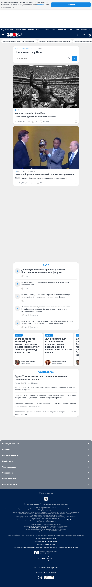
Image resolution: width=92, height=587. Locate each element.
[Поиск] (78, 35)
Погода (31, 30)
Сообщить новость (11, 444)
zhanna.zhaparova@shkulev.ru (38, 528)
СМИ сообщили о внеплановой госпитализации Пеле (44, 174)
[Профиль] (89, 35)
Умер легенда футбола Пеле (30, 113)
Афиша (53, 30)
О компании (7, 473)
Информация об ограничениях (46, 538)
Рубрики (6, 449)
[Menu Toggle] (2, 35)
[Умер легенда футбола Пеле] (46, 86)
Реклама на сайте (10, 455)
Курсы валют (73, 30)
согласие (41, 5)
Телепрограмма (42, 30)
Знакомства (21, 30)
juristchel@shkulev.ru (68, 520)
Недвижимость (7, 30)
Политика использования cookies (46, 541)
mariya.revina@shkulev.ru (39, 531)
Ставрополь (20, 48)
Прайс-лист (7, 461)
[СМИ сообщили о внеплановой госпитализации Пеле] (46, 147)
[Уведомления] (84, 35)
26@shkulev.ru (55, 518)
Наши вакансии (9, 479)
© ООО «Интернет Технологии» (46, 572)
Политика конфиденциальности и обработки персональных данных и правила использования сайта (46, 548)
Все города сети (9, 484)
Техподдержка (9, 467)
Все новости (31, 48)
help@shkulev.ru (51, 521)
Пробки (84, 30)
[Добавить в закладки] (76, 121)
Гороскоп (62, 30)
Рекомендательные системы (46, 544)
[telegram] (46, 499)
